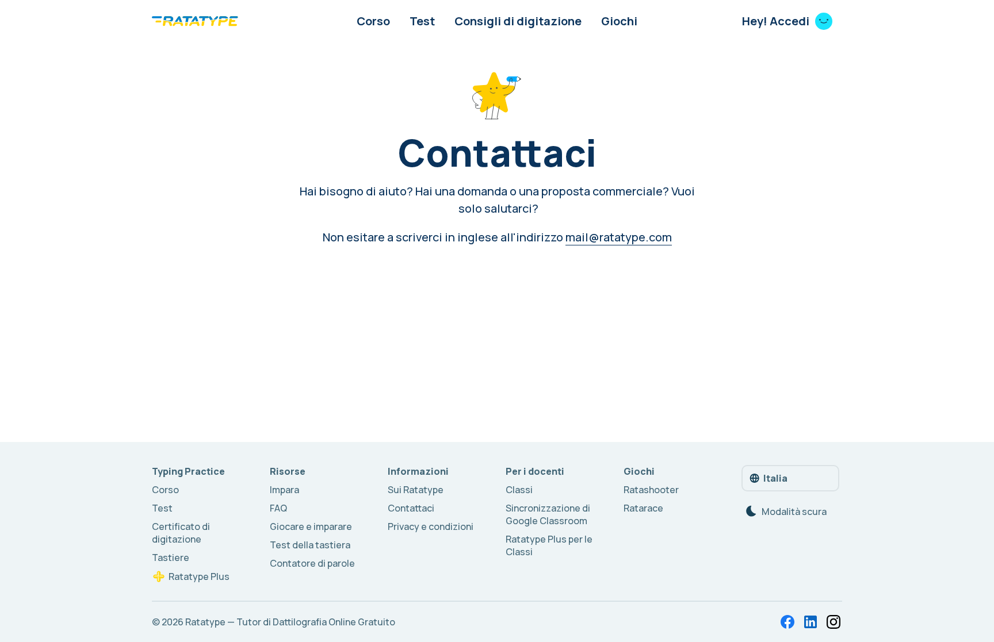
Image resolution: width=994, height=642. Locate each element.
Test (422, 21)
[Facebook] (787, 622)
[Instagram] (833, 622)
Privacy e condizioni (430, 526)
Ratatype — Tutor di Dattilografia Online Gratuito (290, 622)
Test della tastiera (310, 545)
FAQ (278, 508)
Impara (284, 489)
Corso (373, 21)
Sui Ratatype (416, 489)
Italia (775, 478)
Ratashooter (651, 489)
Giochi (619, 21)
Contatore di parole (312, 563)
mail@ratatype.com (618, 237)
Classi (519, 489)
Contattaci (411, 508)
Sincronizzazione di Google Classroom (548, 514)
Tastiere (170, 557)
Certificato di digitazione (181, 532)
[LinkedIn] (810, 622)
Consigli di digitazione (518, 21)
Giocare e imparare (311, 526)
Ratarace (643, 508)
